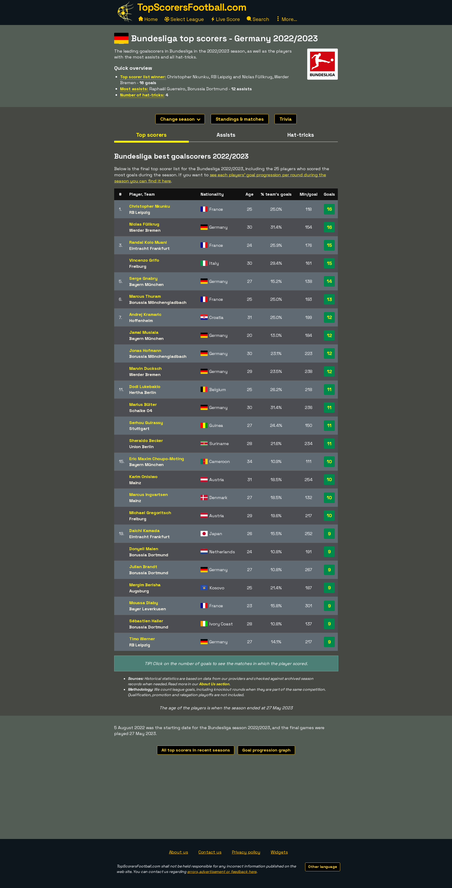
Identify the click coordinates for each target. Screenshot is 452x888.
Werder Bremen (145, 230)
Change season (178, 119)
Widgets (279, 852)
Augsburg (139, 591)
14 (329, 281)
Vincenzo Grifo (144, 260)
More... (288, 19)
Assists (226, 134)
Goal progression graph (266, 750)
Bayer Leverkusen (147, 608)
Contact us (210, 852)
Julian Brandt (143, 566)
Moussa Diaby (143, 602)
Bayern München (146, 284)
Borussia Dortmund (148, 555)
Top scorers (151, 134)
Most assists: (134, 88)
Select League (186, 19)
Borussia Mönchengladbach (158, 302)
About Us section (214, 683)
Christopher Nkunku (149, 206)
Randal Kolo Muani (148, 242)
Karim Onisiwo (143, 476)
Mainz (135, 482)
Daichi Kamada (144, 530)
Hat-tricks (300, 134)
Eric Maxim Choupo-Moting (156, 458)
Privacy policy (246, 852)
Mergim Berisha (145, 584)
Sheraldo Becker (146, 440)
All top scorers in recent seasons (195, 750)
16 (329, 209)
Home (150, 19)
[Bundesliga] (322, 75)
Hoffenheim (141, 320)
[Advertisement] (226, 804)
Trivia (285, 119)
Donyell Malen (143, 548)
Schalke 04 (140, 410)
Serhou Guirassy (146, 422)
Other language (322, 866)
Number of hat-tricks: (142, 95)
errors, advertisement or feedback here (221, 871)
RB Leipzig (139, 212)
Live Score (227, 19)
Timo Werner (142, 638)
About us (178, 852)
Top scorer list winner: (143, 76)
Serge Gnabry (143, 278)
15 (329, 245)
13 (329, 299)
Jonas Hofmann (145, 350)
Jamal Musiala (143, 332)
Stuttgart (139, 428)
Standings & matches (240, 119)
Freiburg (137, 266)
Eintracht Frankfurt (149, 248)
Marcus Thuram (145, 296)
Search (260, 19)
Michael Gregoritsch (150, 512)
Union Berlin (141, 446)
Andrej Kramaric (145, 314)
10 (329, 461)
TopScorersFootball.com (191, 7)
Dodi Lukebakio (145, 386)
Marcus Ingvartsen (148, 494)
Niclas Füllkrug (144, 224)
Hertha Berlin (142, 392)
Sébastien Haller (146, 621)
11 (329, 389)
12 (329, 317)
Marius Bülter (143, 404)
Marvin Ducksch (145, 368)
